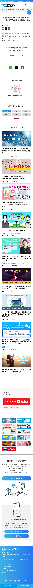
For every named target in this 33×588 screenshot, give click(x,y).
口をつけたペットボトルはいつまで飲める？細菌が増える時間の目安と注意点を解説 (16, 151)
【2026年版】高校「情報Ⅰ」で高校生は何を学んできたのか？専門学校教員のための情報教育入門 (16, 314)
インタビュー (14, 265)
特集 (16, 111)
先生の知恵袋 (14, 156)
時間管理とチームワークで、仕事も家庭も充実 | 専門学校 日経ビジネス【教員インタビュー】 (16, 258)
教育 (26, 111)
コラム (16, 114)
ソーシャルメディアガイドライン (9, 570)
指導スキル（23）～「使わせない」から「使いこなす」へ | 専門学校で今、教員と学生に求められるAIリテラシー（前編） (16, 342)
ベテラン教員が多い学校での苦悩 (13, 230)
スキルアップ (14, 182)
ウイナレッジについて (7, 564)
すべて (6, 111)
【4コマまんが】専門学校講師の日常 (15, 233)
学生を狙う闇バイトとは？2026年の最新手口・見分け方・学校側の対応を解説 (16, 287)
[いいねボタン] (16, 55)
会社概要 (4, 568)
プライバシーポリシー (7, 573)
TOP (2, 9)
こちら (8, 40)
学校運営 (13, 319)
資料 (26, 114)
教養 (6, 114)
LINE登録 (8, 586)
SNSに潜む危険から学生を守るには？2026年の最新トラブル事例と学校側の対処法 (16, 204)
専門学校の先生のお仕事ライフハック (15, 263)
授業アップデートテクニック (13, 347)
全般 (12, 209)
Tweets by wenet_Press (11, 407)
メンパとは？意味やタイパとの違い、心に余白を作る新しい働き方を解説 (16, 371)
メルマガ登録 (25, 586)
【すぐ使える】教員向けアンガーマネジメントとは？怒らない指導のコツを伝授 (16, 178)
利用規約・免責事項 (6, 566)
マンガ (12, 235)
